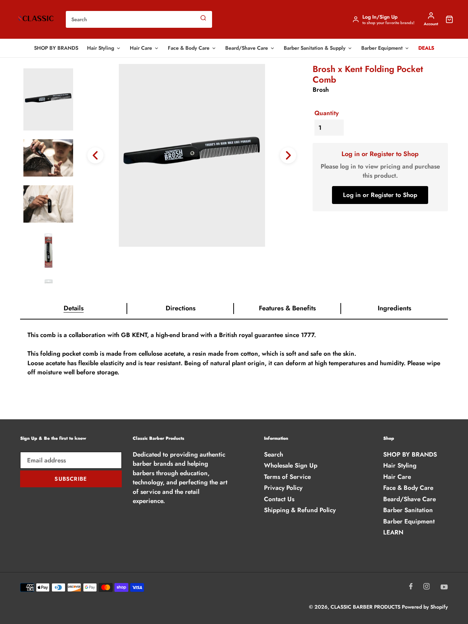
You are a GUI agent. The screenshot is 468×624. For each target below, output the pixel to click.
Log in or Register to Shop (380, 194)
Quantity (326, 113)
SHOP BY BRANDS (56, 48)
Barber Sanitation (408, 510)
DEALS (426, 48)
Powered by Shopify (425, 606)
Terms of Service (287, 476)
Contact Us (279, 499)
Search (273, 454)
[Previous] (95, 155)
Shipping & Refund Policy (300, 510)
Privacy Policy (283, 487)
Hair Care (141, 48)
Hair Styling (100, 48)
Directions (181, 308)
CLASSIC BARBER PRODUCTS (366, 606)
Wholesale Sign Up (290, 465)
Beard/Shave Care (246, 48)
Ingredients (394, 308)
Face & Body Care (189, 48)
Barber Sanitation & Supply (315, 48)
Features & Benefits (287, 308)
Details (74, 308)
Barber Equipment (382, 48)
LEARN (393, 532)
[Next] (288, 155)
